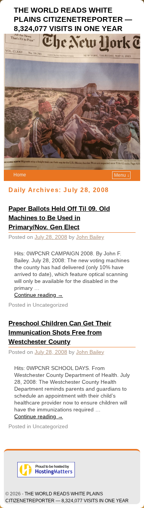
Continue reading (38, 295)
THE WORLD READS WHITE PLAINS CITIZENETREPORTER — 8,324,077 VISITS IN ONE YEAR (73, 19)
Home (19, 175)
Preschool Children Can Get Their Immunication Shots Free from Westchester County (59, 332)
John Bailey (90, 237)
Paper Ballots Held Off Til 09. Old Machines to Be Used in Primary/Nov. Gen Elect (59, 218)
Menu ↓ (121, 175)
